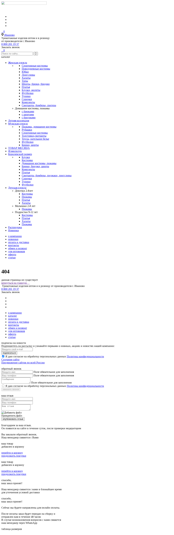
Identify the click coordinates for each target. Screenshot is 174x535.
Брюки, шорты (30, 145)
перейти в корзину (12, 452)
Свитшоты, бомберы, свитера (39, 105)
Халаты (26, 77)
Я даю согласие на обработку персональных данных (35, 356)
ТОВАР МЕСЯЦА (19, 148)
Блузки (26, 157)
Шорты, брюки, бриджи (36, 84)
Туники (26, 96)
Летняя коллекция (18, 120)
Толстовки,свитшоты (34, 135)
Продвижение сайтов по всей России (23, 362)
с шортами (28, 114)
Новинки (13, 230)
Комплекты (28, 102)
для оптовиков (16, 251)
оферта (12, 254)
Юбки (25, 71)
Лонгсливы (28, 74)
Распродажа (15, 227)
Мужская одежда (18, 123)
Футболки (27, 93)
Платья (26, 87)
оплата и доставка (18, 242)
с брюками (28, 111)
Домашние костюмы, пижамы (39, 163)
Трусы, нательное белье (35, 138)
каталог (12, 315)
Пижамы (27, 196)
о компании (15, 236)
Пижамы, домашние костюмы (39, 126)
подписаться (9, 353)
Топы (25, 80)
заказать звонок (11, 389)
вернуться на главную (15, 282)
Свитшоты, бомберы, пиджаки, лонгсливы (47, 175)
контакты (13, 245)
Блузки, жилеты (31, 90)
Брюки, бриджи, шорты (35, 166)
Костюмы (27, 160)
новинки (13, 239)
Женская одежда (17, 62)
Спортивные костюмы (35, 65)
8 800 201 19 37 (10, 44)
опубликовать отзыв (13, 419)
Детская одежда (17, 187)
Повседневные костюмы (36, 68)
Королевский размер (20, 154)
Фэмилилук (15, 151)
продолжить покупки (13, 455)
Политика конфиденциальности (85, 356)
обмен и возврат (17, 248)
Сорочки (27, 99)
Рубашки (27, 129)
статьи (12, 257)
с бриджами (29, 117)
